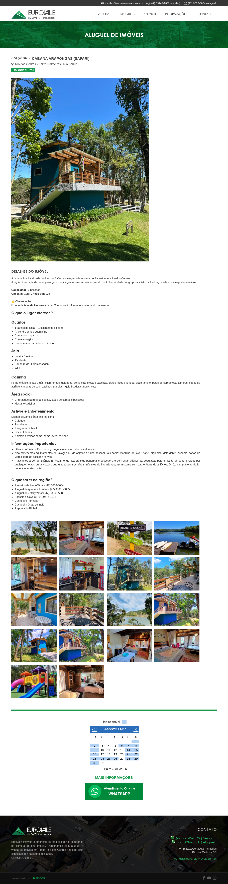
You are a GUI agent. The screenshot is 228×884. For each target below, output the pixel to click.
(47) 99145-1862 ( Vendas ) (195, 838)
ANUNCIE (150, 14)
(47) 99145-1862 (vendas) (165, 3)
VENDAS (104, 14)
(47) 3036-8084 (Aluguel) (202, 3)
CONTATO (205, 14)
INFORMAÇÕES (176, 14)
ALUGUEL (127, 14)
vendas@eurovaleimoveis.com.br (124, 3)
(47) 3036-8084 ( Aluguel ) (196, 842)
